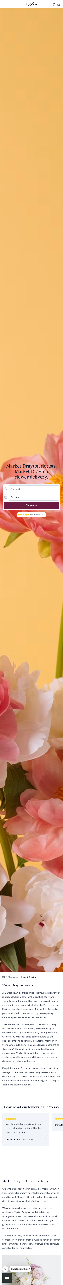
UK (3, 977)
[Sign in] (53, 4)
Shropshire (13, 977)
